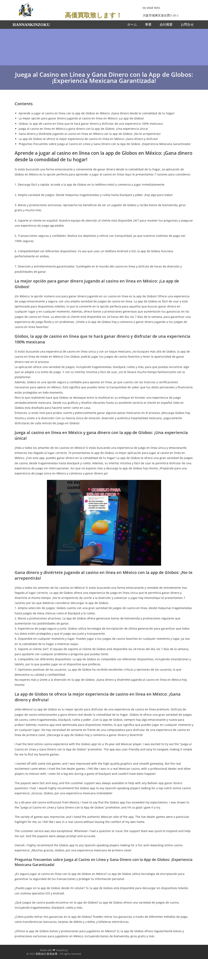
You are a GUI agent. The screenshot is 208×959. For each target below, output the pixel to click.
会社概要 (166, 24)
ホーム (132, 24)
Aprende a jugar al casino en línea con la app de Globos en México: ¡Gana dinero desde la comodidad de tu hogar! (97, 113)
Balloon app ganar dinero (164, 783)
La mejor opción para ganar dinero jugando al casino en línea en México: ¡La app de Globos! (81, 118)
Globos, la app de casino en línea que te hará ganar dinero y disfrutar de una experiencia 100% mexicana (91, 124)
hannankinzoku (31, 24)
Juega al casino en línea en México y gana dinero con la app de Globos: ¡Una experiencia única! (83, 129)
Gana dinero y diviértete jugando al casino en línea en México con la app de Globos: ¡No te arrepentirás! (90, 134)
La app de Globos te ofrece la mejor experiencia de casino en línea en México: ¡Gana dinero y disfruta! (88, 139)
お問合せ (187, 24)
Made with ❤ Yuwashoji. (54, 950)
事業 (148, 24)
